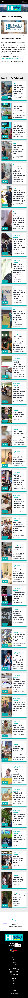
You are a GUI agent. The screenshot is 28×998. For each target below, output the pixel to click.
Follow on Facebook (14, 971)
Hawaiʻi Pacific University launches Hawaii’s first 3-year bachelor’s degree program (19, 89)
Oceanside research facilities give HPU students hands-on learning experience (19, 683)
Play (14, 124)
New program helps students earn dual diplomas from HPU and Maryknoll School (19, 706)
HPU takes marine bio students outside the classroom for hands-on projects (18, 774)
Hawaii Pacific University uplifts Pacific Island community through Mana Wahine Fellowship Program (19, 271)
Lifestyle (15, 609)
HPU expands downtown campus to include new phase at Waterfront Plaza (19, 751)
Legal (14, 989)
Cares (14, 104)
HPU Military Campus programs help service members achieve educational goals (18, 503)
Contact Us (14, 959)
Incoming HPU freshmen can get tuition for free (18, 880)
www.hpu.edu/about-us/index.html (10, 58)
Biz (14, 165)
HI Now (14, 958)
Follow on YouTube (14, 973)
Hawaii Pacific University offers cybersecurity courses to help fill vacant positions (19, 436)
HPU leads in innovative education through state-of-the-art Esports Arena (18, 480)
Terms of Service (14, 993)
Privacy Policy (14, 992)
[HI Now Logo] (14, 8)
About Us (14, 968)
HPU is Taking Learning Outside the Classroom (18, 415)
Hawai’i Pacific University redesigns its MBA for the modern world (18, 150)
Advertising (14, 990)
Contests (14, 962)
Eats (14, 980)
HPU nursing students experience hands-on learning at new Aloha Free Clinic (19, 573)
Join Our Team (14, 964)
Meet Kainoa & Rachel (14, 969)
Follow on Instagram (14, 974)
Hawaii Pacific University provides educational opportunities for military (19, 294)
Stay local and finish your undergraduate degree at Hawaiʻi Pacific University (18, 616)
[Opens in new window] (14, 945)
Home (14, 984)
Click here (5, 923)
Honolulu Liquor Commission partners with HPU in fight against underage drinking (18, 660)
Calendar (14, 961)
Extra (14, 83)
